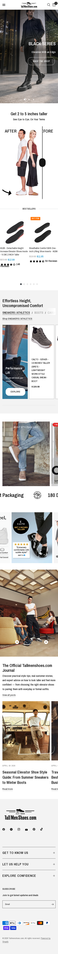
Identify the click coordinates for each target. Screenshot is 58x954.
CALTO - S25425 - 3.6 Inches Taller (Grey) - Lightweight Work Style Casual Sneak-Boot (41, 370)
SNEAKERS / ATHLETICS (16, 313)
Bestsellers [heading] (29, 208)
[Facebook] (6, 829)
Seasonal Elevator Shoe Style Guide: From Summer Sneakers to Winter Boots (25, 777)
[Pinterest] (36, 829)
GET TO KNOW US (15, 853)
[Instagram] (21, 829)
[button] (41, 61)
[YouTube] (28, 829)
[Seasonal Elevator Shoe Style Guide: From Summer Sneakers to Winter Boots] (26, 731)
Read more (7, 789)
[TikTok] (43, 829)
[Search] (48, 5)
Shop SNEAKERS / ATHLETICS (17, 318)
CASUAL (52, 313)
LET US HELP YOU (15, 864)
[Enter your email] (52, 904)
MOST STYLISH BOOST (26, 427)
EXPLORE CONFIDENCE (19, 875)
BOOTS (38, 313)
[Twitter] (13, 829)
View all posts (9, 695)
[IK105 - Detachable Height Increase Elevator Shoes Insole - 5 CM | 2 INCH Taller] (14, 230)
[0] (53, 5)
